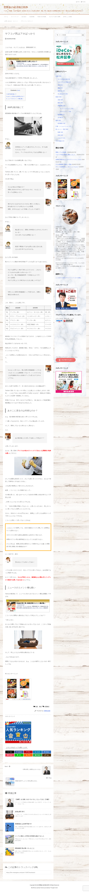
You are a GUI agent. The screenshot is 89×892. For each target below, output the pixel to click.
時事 (60, 132)
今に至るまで (63, 94)
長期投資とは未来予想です (23, 824)
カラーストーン (65, 111)
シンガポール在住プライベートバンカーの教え (68, 277)
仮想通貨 (61, 114)
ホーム (7, 26)
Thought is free (54, 887)
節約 (58, 120)
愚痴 (60, 88)
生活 (60, 135)
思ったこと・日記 (62, 129)
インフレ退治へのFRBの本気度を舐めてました (29, 836)
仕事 (58, 76)
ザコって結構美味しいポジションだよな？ (67, 166)
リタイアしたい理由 (64, 82)
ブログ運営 (60, 141)
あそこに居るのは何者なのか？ (15, 96)
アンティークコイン (66, 108)
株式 (40, 706)
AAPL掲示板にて (11, 94)
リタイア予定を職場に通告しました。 (66, 154)
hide (18, 90)
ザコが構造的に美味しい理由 (63, 164)
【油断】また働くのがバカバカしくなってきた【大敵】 (32, 799)
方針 (60, 99)
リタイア (61, 138)
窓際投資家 (47, 711)
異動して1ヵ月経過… (61, 152)
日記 (60, 85)
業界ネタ (61, 91)
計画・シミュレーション (63, 126)
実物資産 (61, 105)
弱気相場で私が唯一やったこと (25, 848)
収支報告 (61, 123)
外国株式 (46, 706)
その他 (60, 117)
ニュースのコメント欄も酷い (14, 98)
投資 (14, 26)
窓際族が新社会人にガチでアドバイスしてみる (68, 159)
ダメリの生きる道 (64, 79)
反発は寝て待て (20, 811)
